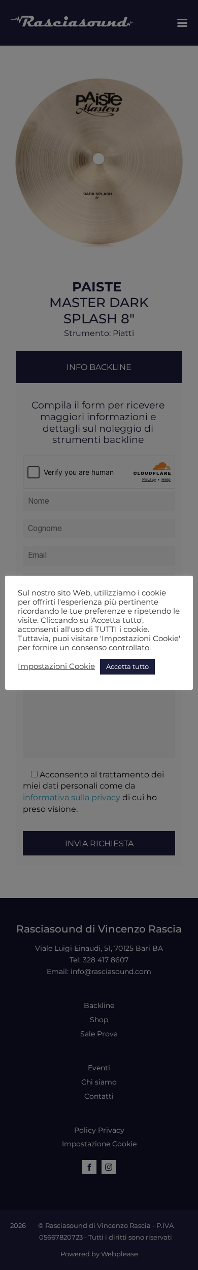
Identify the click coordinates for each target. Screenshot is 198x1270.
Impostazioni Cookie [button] (56, 666)
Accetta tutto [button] (127, 666)
